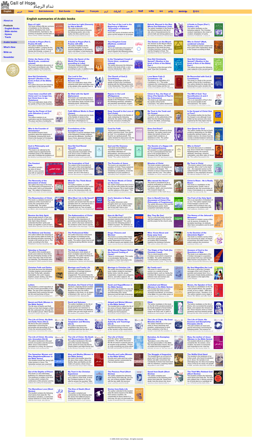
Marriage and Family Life (79, 267)
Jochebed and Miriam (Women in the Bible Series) (160, 286)
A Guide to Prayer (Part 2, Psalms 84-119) (39, 43)
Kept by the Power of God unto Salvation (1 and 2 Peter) (39, 113)
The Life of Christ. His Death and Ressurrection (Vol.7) (80, 338)
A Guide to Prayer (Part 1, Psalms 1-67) (198, 25)
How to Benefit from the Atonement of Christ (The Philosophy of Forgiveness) (160, 200)
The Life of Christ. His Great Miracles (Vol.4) (160, 321)
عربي (19, 11)
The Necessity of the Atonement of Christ (37, 182)
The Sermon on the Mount (159, 42)
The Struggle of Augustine (159, 354)
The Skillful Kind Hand (197, 354)
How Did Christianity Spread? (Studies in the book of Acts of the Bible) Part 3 (39, 79)
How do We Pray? (116, 215)
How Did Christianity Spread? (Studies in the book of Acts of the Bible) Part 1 (159, 62)
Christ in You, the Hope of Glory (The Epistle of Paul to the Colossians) (160, 96)
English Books (12, 28)
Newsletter (9, 57)
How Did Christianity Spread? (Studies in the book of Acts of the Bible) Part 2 (198, 62)
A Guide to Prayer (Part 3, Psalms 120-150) (79, 43)
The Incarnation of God (78, 163)
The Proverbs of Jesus (118, 163)
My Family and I (155, 267)
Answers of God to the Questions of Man (197, 251)
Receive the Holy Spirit (38, 215)
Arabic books (10, 42)
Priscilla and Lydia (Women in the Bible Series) (120, 355)
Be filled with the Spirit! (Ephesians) (78, 95)
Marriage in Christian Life (119, 267)
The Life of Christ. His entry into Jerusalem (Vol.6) (40, 338)
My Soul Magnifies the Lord (199, 267)
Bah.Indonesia (46, 11)
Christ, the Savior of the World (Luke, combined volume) (39, 61)
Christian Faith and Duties (40, 267)
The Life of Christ (115, 337)
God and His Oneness (118, 146)
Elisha (190, 302)
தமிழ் (170, 11)
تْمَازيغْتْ (117, 11)
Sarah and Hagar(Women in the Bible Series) (120, 286)
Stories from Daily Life (118, 389)
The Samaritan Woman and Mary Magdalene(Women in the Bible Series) (40, 356)
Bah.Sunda (64, 11)
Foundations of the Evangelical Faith (76, 129)
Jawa (30, 11)
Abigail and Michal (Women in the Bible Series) (120, 303)
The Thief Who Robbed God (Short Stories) (200, 373)
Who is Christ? (194, 146)
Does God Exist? (155, 128)
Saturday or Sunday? (37, 250)
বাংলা (161, 11)
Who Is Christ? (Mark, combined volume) (197, 43)
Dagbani (80, 11)
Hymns (8, 34)
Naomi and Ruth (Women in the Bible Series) (40, 303)
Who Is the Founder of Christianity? (38, 129)
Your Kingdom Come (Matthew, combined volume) (117, 44)
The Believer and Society (39, 233)
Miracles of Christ (155, 163)
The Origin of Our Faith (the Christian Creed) (160, 251)
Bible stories (11, 31)
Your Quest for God (196, 128)
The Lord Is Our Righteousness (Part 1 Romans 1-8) (78, 78)
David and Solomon (77, 302)
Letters (31, 285)
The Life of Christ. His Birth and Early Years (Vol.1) (40, 321)
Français (94, 11)
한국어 (196, 11)
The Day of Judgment (77, 250)
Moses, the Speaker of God (199, 285)
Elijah (150, 302)
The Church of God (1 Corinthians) (117, 77)
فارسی (129, 11)
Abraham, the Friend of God (80, 285)
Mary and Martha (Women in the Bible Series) (80, 355)
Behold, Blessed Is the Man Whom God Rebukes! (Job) (160, 25)
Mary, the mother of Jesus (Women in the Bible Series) (199, 338)
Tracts (8, 37)
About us (8, 20)
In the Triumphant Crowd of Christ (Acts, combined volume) (120, 61)
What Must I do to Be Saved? (81, 198)
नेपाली (140, 11)
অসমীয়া (151, 11)
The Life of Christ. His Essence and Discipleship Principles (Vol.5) (199, 322)
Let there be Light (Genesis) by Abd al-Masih (80, 25)
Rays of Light (34, 24)
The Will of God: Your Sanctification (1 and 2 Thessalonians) (197, 96)
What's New (9, 47)
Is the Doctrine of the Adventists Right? (196, 234)
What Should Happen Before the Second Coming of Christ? (120, 252)
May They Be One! (156, 215)
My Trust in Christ (195, 163)
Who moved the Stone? (158, 181)
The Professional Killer (78, 233)
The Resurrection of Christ (40, 198)
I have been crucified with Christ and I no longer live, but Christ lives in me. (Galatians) (40, 97)
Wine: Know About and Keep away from (158, 234)
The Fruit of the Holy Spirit (199, 198)
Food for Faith (114, 128)
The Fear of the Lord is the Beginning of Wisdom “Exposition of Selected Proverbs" (120, 27)
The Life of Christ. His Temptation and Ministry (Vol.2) (79, 322)
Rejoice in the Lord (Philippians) (116, 95)
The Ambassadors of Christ (80, 215)
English (7, 11)
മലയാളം (183, 11)
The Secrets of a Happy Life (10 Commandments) (160, 147)
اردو (106, 11)
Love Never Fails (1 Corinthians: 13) (156, 77)
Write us (8, 52)
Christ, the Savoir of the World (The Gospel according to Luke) (78, 61)
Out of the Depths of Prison (40, 372)
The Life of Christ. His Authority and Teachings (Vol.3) (119, 322)
